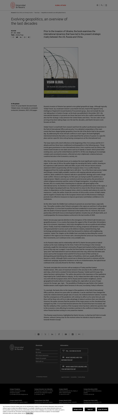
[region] (59, 409)
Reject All (90, 409)
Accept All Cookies (102, 409)
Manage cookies (78, 409)
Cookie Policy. (29, 413)
